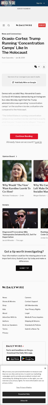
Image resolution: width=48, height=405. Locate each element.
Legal (27, 313)
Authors (5, 321)
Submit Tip (24, 268)
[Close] (45, 368)
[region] (24, 385)
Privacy (5, 333)
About (4, 313)
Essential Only (24, 394)
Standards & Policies (33, 325)
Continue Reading (24, 136)
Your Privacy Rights (32, 309)
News (4, 297)
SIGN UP (42, 25)
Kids (4, 309)
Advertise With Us (9, 317)
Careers (28, 297)
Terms (4, 329)
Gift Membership (31, 305)
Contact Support (31, 301)
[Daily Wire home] (24, 25)
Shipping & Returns (32, 321)
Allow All (24, 401)
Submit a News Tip (32, 329)
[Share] (44, 67)
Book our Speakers (9, 325)
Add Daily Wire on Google (25, 82)
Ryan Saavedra (7, 58)
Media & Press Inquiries (34, 317)
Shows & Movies (8, 301)
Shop (4, 305)
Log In (38, 142)
